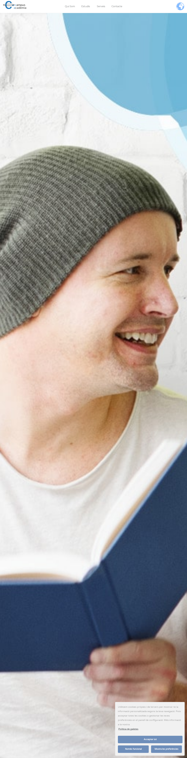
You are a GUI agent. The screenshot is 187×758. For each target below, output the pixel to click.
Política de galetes (128, 729)
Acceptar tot (150, 739)
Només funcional (133, 749)
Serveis (101, 6)
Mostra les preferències (166, 749)
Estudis (85, 6)
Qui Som (70, 6)
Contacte (116, 6)
